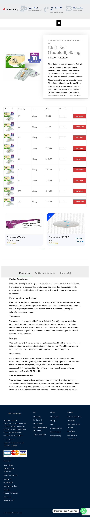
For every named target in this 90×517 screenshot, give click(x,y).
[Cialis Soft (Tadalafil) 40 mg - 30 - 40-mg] (9, 137)
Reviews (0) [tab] (65, 273)
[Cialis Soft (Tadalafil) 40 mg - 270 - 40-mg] (9, 191)
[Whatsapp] (83, 511)
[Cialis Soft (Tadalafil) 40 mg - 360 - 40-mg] (9, 202)
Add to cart (80, 116)
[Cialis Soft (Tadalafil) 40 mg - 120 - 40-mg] (9, 170)
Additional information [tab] (45, 273)
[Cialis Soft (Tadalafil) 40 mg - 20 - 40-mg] (9, 127)
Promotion (63, 40)
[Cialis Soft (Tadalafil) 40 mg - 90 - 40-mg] (9, 159)
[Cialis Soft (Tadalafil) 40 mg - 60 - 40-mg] (9, 148)
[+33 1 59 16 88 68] (46, 9)
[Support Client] (23, 8)
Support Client (33, 8)
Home (50, 40)
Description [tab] (24, 273)
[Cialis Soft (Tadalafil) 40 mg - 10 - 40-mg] (9, 116)
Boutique (56, 40)
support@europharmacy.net (14, 443)
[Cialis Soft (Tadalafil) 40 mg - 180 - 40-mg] (9, 180)
